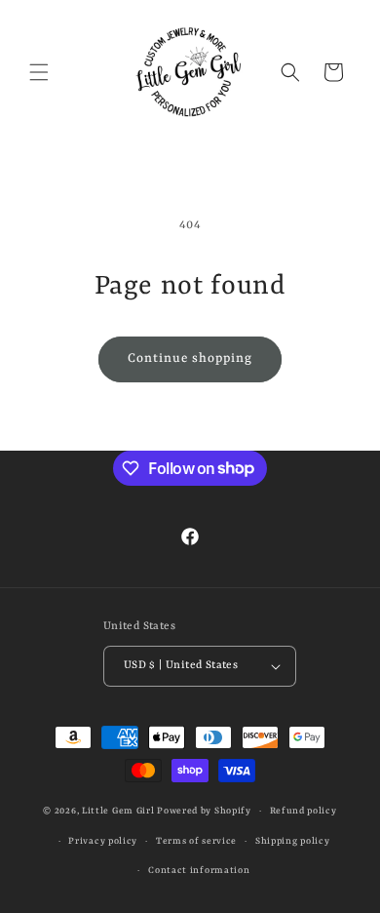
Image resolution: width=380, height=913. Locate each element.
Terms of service (196, 841)
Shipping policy (292, 841)
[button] (39, 72)
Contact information (198, 870)
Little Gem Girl (118, 811)
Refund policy (303, 811)
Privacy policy (102, 841)
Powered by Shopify (204, 811)
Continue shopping (190, 358)
